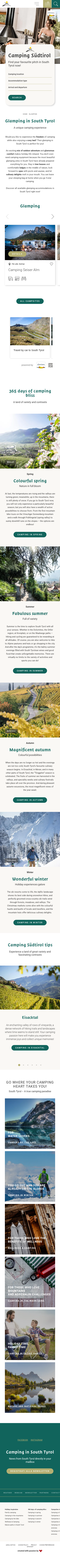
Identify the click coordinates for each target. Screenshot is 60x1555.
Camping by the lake (12, 1519)
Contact (55, 1493)
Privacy (34, 1545)
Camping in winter (34, 1522)
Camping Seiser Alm (23, 270)
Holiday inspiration (11, 1509)
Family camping (10, 1512)
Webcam (18, 1493)
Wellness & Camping (12, 1522)
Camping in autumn (35, 1519)
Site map (30, 1546)
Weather (7, 1493)
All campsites (30, 301)
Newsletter (31, 1493)
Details (17, 254)
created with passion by (28, 1551)
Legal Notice (10, 1545)
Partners (44, 1493)
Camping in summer (35, 1516)
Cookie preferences (46, 1545)
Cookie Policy (23, 1545)
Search (17, 97)
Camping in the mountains (14, 1516)
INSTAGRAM (36, 1440)
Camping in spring (34, 1512)
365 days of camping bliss (37, 1509)
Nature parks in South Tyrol (14, 1525)
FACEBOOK (23, 1440)
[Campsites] (56, 4)
